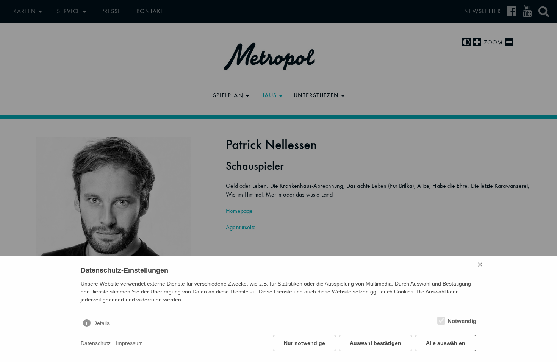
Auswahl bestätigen (375, 343)
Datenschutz (96, 343)
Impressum (129, 343)
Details (101, 323)
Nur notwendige (304, 343)
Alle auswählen (445, 343)
